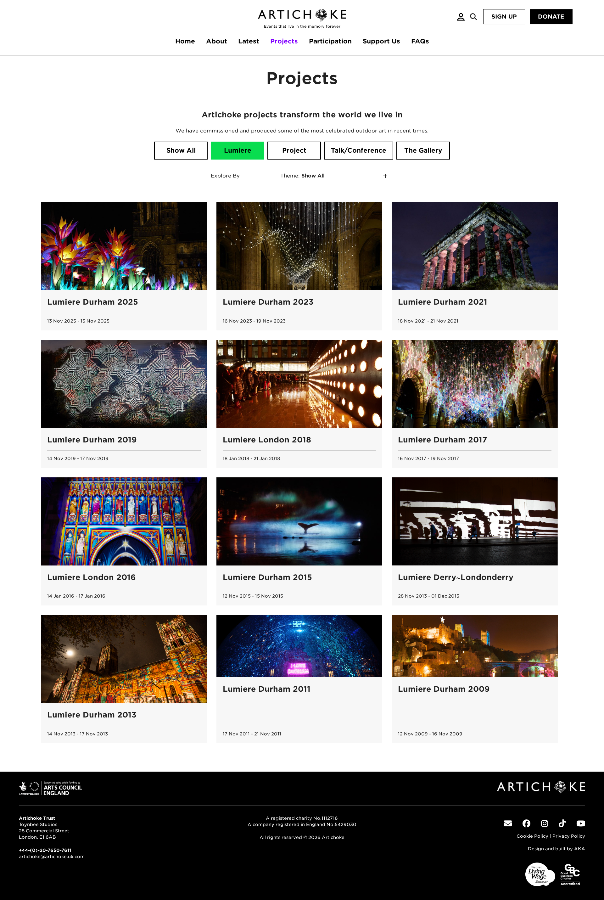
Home (185, 41)
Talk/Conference (358, 150)
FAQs (420, 41)
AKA (579, 848)
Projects (284, 41)
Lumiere (237, 150)
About (216, 41)
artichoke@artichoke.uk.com (52, 856)
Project (294, 150)
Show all (181, 150)
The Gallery (423, 150)
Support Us (381, 41)
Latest (248, 41)
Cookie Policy (532, 836)
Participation (330, 41)
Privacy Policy (568, 836)
